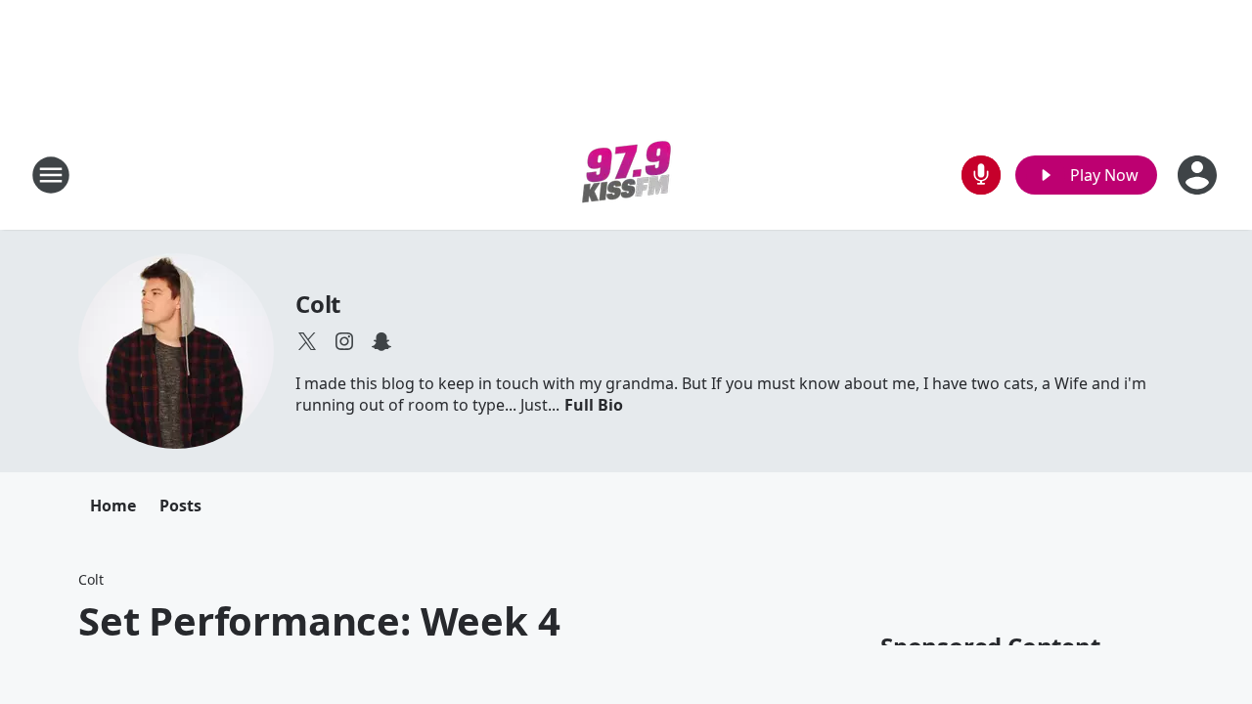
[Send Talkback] (981, 175)
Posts (180, 505)
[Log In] (1199, 175)
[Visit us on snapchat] (381, 341)
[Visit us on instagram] (344, 341)
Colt (317, 303)
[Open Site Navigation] (50, 175)
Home (113, 505)
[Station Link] (626, 174)
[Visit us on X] (307, 341)
